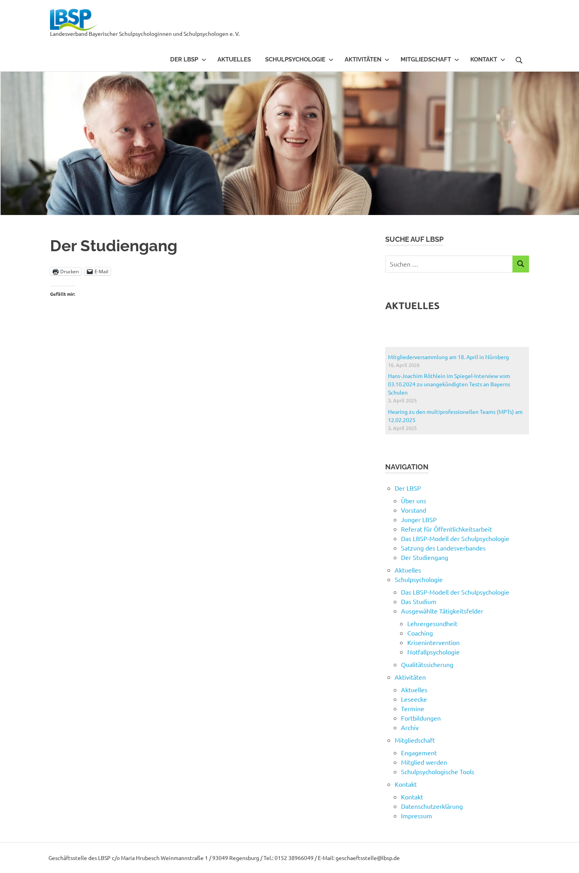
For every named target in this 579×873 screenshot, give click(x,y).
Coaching (420, 633)
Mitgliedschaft (426, 59)
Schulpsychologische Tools (437, 771)
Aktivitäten (363, 59)
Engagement (419, 752)
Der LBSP (184, 59)
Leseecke (414, 699)
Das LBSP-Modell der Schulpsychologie (455, 538)
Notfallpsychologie (433, 652)
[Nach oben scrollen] (565, 859)
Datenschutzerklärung (432, 806)
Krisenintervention (433, 642)
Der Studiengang (424, 557)
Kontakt (412, 797)
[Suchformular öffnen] (519, 59)
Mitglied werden (424, 762)
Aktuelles (234, 59)
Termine (412, 708)
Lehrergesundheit (432, 623)
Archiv (410, 727)
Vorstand (413, 510)
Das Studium (418, 601)
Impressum (416, 815)
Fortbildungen (421, 718)
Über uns (413, 500)
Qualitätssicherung (427, 664)
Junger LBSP (419, 519)
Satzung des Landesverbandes (443, 548)
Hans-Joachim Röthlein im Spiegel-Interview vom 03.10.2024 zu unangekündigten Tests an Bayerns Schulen (449, 384)
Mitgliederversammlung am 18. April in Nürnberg (448, 356)
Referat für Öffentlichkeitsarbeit (446, 529)
